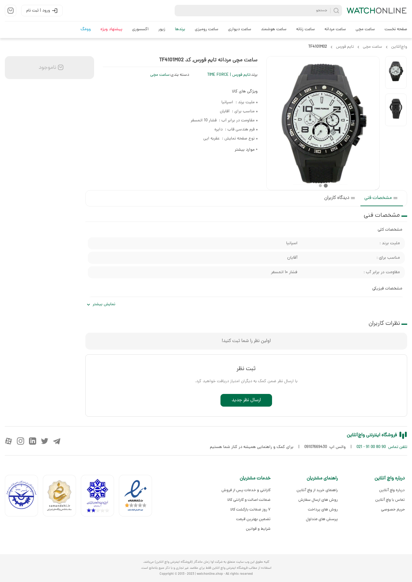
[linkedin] (32, 441)
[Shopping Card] (10, 10)
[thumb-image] (396, 72)
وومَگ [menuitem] (86, 29)
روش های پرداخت (323, 509)
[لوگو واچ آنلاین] (377, 11)
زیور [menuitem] (161, 29)
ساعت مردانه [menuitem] (335, 29)
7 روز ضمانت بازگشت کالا (250, 509)
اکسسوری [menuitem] (140, 29)
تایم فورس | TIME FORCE (228, 75)
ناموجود (46, 68)
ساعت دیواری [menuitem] (239, 29)
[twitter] (44, 441)
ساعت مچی (160, 75)
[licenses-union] (24, 497)
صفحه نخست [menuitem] (396, 29)
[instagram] (20, 441)
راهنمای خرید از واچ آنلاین (317, 490)
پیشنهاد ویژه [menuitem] (111, 29)
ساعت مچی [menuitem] (365, 29)
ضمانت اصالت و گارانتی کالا (249, 499)
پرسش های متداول (322, 519)
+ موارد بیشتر (246, 150)
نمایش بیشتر (103, 304)
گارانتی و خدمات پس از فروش (246, 490)
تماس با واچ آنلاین (390, 499)
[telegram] (56, 441)
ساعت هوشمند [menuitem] (274, 29)
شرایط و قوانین (258, 528)
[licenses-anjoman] (100, 497)
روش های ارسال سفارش (318, 499)
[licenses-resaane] (62, 497)
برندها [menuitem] (180, 29)
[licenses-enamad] (138, 497)
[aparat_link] (8, 441)
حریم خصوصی (393, 509)
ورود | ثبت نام (38, 11)
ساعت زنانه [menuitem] (305, 29)
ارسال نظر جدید (246, 400)
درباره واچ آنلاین (392, 490)
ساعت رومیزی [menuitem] (206, 29)
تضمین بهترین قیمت (253, 519)
